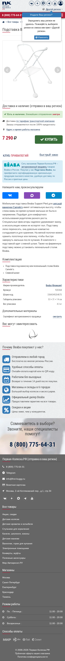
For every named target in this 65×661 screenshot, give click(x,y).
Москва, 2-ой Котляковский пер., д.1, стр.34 (28, 491)
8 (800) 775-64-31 (12, 15)
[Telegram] (49, 3)
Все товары (9, 507)
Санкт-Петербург (11, 582)
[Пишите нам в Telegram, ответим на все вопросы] (54, 195)
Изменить (42, 37)
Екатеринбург (9, 587)
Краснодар (8, 592)
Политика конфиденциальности (33, 657)
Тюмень (6, 597)
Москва (6, 577)
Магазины (8, 570)
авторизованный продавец (34, 167)
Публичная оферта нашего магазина (32, 653)
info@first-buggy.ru (15, 479)
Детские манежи (10, 538)
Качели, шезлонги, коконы (15, 534)
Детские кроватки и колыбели (17, 524)
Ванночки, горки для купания (17, 543)
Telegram (10, 473)
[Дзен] (37, 3)
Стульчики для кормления (15, 529)
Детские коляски (10, 519)
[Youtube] (54, 3)
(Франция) (54, 285)
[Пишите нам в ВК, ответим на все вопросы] (10, 195)
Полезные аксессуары (13, 558)
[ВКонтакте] (31, 3)
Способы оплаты (12, 631)
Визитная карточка (15, 485)
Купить (50, 139)
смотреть (57, 316)
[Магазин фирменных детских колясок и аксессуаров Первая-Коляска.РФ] (6, 5)
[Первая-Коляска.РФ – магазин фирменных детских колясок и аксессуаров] (3, 22)
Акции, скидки (9, 514)
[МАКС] (43, 3)
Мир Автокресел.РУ (12, 563)
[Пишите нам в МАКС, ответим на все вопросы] (32, 195)
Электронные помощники (15, 548)
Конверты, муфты (11, 553)
